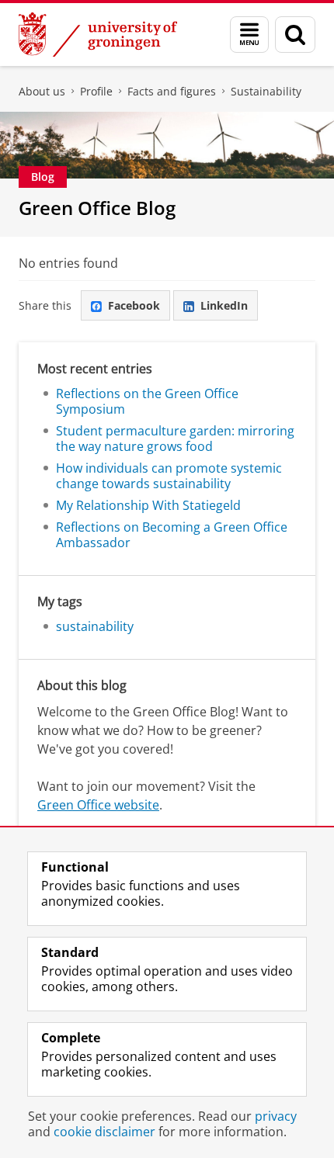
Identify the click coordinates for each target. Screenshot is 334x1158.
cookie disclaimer (104, 1131)
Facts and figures (171, 91)
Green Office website (98, 804)
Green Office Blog (97, 207)
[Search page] (295, 34)
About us (42, 91)
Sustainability (266, 91)
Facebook (134, 305)
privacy (276, 1116)
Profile (96, 91)
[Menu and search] (249, 34)
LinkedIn (224, 305)
